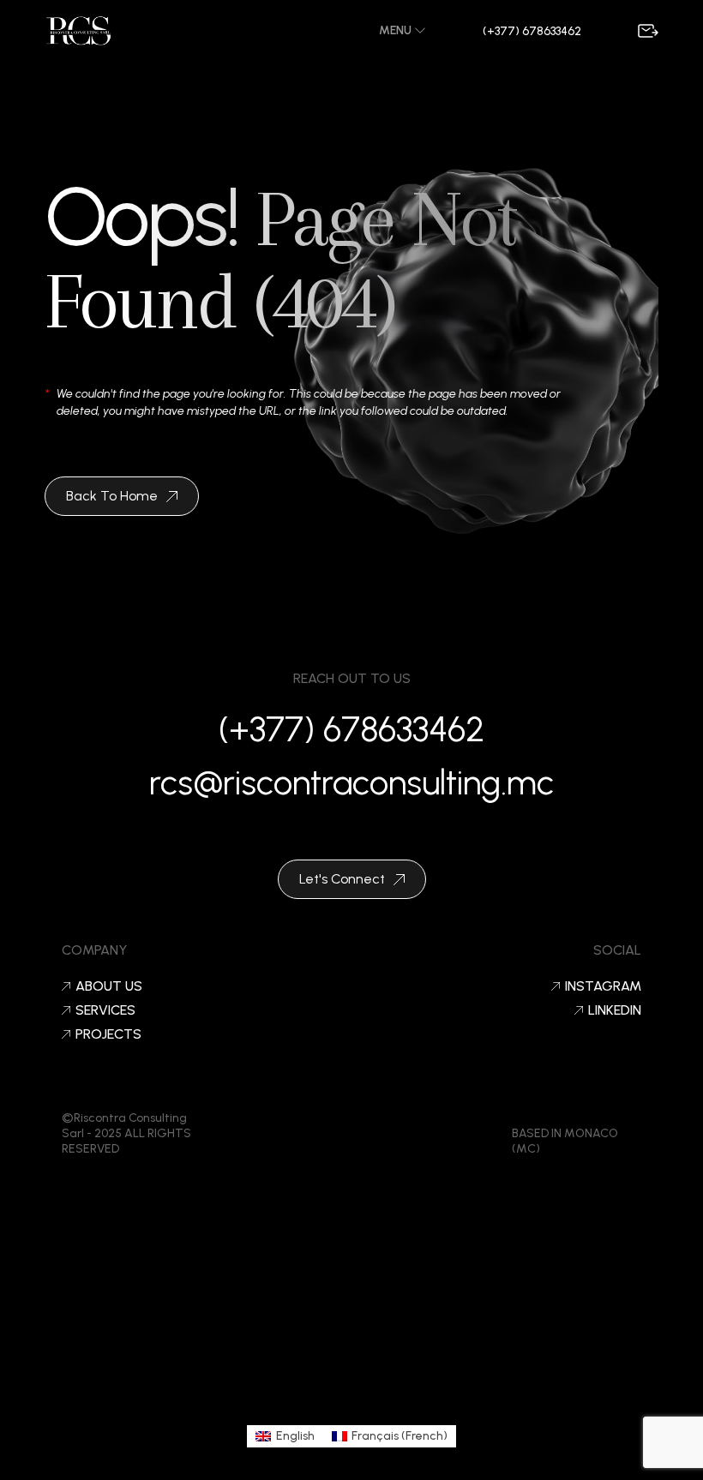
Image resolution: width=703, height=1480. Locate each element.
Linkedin (614, 1010)
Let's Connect (342, 879)
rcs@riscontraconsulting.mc (351, 782)
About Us (108, 986)
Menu (396, 30)
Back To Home (112, 496)
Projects (108, 1034)
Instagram (603, 986)
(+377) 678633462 (532, 31)
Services (105, 1010)
